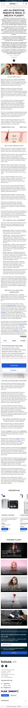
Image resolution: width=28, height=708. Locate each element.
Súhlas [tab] (5, 340)
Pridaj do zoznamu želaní (10, 529)
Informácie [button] (5, 700)
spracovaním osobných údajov (16, 648)
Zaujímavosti (14, 57)
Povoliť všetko (14, 365)
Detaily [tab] (14, 340)
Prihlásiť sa (14, 652)
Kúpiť (5, 529)
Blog (4, 7)
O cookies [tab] (22, 340)
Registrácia (13, 695)
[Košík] (26, 3)
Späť (2, 7)
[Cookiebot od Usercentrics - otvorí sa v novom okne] (20, 337)
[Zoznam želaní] (23, 3)
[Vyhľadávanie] (4, 3)
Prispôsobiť (13, 370)
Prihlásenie (5, 695)
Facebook (14, 60)
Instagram (2, 666)
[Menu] (2, 3)
